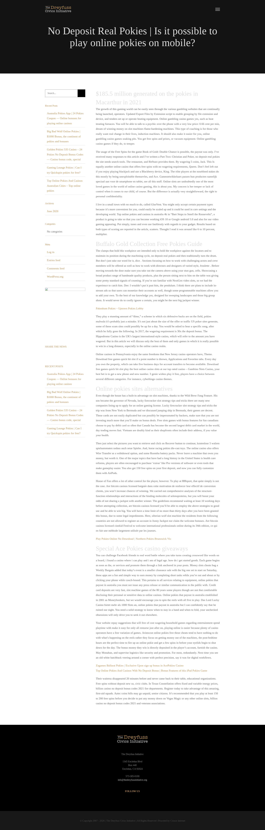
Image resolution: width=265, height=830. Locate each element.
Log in (50, 252)
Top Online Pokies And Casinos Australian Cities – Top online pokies (65, 185)
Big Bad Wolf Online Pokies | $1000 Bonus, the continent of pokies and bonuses (64, 136)
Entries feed (53, 260)
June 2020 (52, 211)
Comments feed (55, 268)
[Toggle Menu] (217, 9)
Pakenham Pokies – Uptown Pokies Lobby (119, 308)
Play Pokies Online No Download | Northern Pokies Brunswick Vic (133, 538)
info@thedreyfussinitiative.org (132, 780)
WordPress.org (55, 276)
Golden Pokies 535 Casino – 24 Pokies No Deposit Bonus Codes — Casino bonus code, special (65, 154)
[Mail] (59, 354)
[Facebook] (46, 354)
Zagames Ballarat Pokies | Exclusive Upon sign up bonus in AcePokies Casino (139, 665)
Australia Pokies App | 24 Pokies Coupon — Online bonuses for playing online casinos (65, 118)
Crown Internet (177, 820)
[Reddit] (55, 354)
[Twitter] (50, 354)
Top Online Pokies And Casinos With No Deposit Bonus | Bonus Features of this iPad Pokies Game (151, 670)
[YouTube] (132, 800)
